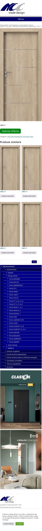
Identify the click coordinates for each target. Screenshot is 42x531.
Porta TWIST (13, 295)
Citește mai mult (7, 196)
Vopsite (10, 273)
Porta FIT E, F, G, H (16, 304)
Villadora (11, 348)
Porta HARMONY (15, 339)
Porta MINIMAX (14, 279)
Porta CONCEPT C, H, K (17, 329)
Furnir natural (12, 345)
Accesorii (10, 367)
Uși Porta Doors (13, 25)
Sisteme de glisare (13, 351)
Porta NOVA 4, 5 (15, 310)
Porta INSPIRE (14, 332)
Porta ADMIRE (14, 342)
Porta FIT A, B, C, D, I (16, 301)
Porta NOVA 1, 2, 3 (15, 307)
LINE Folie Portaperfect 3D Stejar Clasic (24, 26)
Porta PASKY (13, 291)
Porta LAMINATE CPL (16, 320)
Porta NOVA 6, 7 (15, 314)
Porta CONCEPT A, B (16, 326)
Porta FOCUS (13, 298)
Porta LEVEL (13, 323)
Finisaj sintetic (13, 276)
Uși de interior (23, 25)
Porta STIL (13, 288)
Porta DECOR (14, 282)
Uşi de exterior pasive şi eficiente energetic (22, 357)
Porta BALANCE (14, 336)
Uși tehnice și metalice (14, 361)
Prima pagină (4, 25)
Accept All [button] (20, 524)
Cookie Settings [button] (8, 524)
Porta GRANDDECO (16, 285)
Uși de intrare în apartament (16, 354)
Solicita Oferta (10, 131)
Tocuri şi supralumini (14, 364)
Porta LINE (8, 26)
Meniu (21, 19)
